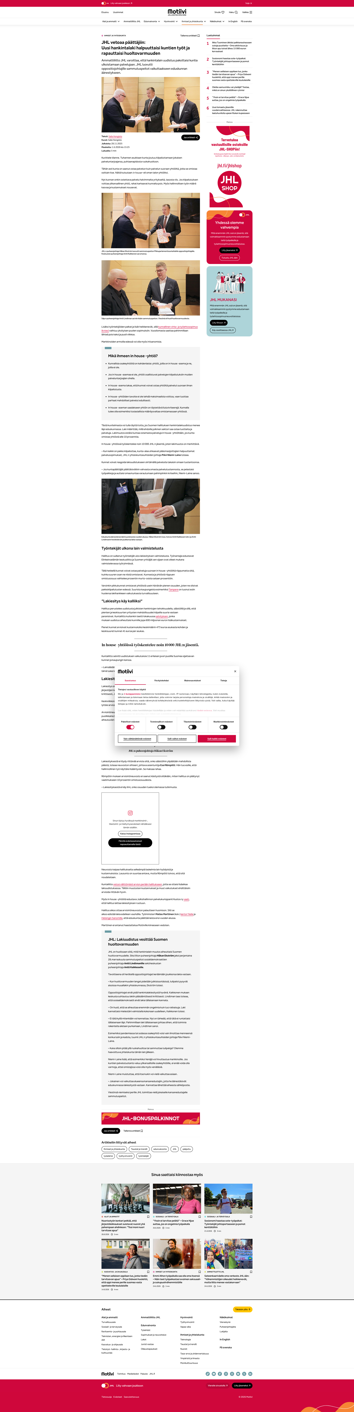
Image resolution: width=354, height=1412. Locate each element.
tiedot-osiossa (204, 710)
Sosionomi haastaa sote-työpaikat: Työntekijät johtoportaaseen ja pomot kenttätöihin (230, 61)
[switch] (161, 727)
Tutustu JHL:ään (230, 257)
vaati (186, 899)
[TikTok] (207, 1374)
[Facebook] (220, 1374)
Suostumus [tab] (130, 680)
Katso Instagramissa (130, 833)
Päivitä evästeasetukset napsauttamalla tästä (130, 843)
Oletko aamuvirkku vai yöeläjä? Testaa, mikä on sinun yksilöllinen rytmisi (230, 88)
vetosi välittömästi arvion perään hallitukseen (137, 884)
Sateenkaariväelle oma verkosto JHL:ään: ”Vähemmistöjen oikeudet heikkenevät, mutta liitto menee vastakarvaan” (226, 1279)
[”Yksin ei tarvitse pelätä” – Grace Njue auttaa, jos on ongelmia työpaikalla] (177, 1199)
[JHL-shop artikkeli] (229, 166)
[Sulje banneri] (235, 671)
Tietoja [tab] (223, 680)
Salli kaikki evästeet (216, 739)
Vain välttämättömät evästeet (137, 739)
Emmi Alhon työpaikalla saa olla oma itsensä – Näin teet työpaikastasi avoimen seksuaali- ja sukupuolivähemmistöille (177, 1279)
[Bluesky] (238, 1374)
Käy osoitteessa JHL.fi (223, 330)
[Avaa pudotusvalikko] (118, 21)
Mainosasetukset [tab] (192, 680)
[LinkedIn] (250, 1374)
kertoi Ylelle (187, 914)
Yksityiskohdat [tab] (161, 680)
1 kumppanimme (132, 694)
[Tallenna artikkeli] (148, 1216)
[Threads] (232, 1374)
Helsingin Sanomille (112, 918)
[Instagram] (226, 1374)
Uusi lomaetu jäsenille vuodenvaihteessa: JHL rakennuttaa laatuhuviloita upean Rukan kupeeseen (231, 110)
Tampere (174, 589)
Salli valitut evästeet (177, 739)
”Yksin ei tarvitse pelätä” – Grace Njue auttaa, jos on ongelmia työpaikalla (230, 98)
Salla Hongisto (115, 136)
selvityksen (162, 616)
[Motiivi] (177, 12)
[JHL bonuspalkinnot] (150, 1118)
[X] (244, 1374)
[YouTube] (214, 1374)
